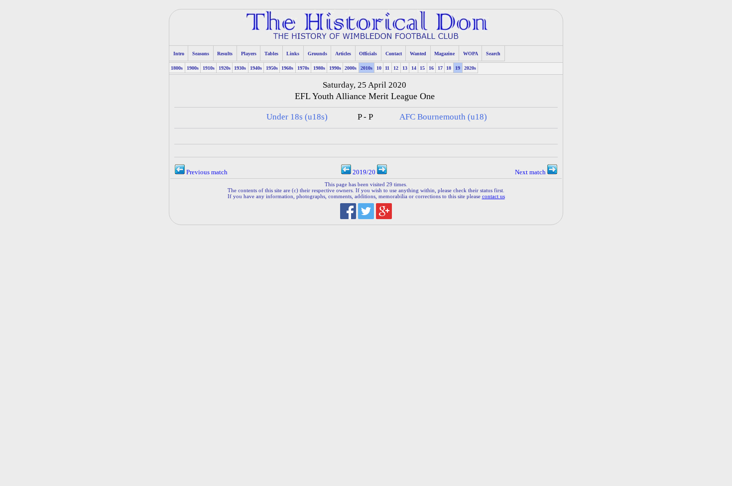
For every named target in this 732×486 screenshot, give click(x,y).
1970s (303, 68)
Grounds (317, 53)
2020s (470, 68)
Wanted (418, 53)
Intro (178, 53)
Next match (531, 172)
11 (387, 68)
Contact (393, 53)
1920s (225, 68)
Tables (271, 53)
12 (395, 68)
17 (440, 68)
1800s (177, 68)
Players (248, 53)
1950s (272, 68)
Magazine (444, 53)
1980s (319, 68)
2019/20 (364, 172)
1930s (240, 68)
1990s (335, 68)
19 (457, 68)
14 (413, 68)
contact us (493, 196)
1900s (193, 68)
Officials (368, 53)
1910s (209, 68)
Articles (343, 53)
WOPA (470, 53)
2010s (366, 68)
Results (225, 53)
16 (431, 68)
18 (448, 68)
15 (422, 68)
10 (378, 68)
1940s (256, 68)
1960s (287, 68)
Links (292, 53)
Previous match (206, 172)
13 (404, 68)
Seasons (200, 53)
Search (493, 53)
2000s (351, 68)
